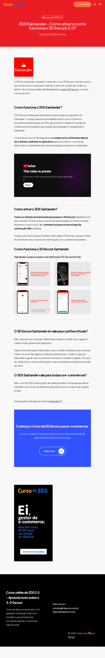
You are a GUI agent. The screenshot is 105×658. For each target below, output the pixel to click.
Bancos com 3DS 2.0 (52, 17)
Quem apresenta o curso (63, 612)
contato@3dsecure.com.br (65, 608)
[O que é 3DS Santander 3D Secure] (73, 302)
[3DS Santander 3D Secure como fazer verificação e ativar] (33, 274)
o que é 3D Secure (69, 89)
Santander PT (55, 401)
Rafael (71, 637)
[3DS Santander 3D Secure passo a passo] (33, 302)
